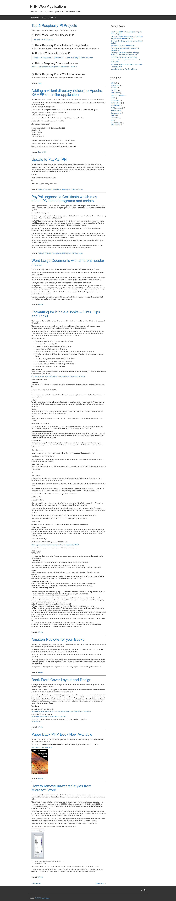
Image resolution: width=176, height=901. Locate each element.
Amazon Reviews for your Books (57, 639)
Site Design (114, 118)
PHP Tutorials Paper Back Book (41, 747)
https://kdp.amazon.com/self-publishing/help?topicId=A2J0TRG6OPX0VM (55, 545)
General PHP (42, 152)
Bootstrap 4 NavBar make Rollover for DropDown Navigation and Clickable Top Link (127, 37)
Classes (114, 87)
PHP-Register (66, 189)
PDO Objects (115, 93)
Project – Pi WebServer (43, 39)
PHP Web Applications (48, 6)
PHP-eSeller (47, 189)
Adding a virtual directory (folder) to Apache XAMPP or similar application (66, 92)
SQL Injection (115, 125)
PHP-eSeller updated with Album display (124, 57)
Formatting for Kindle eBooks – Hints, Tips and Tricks (65, 313)
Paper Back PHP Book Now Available (61, 734)
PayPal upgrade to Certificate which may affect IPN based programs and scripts (64, 198)
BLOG (44, 18)
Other (40, 83)
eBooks (40, 305)
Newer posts (101, 883)
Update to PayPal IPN (49, 159)
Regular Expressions (118, 95)
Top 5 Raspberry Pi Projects (54, 25)
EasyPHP (114, 90)
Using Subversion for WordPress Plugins (124, 69)
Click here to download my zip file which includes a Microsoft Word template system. (58, 376)
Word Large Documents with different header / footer (67, 262)
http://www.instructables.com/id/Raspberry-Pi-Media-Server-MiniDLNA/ (54, 67)
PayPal (40, 189)
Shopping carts (116, 113)
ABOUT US (52, 18)
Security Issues (116, 110)
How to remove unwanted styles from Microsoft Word (61, 787)
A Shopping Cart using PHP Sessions (123, 45)
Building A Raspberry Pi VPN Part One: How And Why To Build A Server (63, 57)
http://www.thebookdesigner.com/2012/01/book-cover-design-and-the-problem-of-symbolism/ (61, 711)
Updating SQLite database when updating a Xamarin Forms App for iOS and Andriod (125, 54)
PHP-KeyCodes (57, 189)
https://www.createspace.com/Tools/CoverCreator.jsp (48, 716)
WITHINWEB (35, 18)
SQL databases (116, 123)
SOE (112, 120)
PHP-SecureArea (77, 189)
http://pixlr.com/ (36, 721)
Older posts (36, 883)
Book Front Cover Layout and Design (61, 679)
